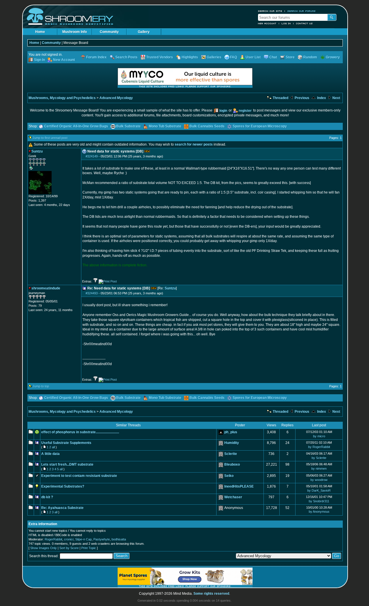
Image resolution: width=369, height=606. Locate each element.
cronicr (69, 539)
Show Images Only (43, 548)
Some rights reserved (211, 594)
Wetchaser (233, 497)
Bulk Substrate (128, 126)
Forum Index (96, 57)
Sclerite (230, 454)
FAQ (233, 57)
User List (253, 57)
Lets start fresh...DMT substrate (67, 464)
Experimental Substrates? (62, 486)
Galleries (214, 57)
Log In (286, 23)
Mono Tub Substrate (165, 126)
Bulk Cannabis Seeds (207, 126)
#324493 (92, 293)
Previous (301, 98)
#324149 (92, 156)
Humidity (231, 443)
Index (321, 98)
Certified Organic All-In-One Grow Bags (76, 126)
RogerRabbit (53, 539)
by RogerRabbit (319, 447)
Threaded (280, 98)
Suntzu (170, 288)
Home (40, 32)
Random (310, 57)
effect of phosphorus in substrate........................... (80, 432)
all (53, 447)
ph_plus (230, 432)
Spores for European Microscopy (260, 126)
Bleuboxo (232, 464)
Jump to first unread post (50, 138)
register (245, 111)
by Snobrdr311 (319, 501)
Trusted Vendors (159, 57)
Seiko (229, 476)
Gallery (144, 32)
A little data (50, 454)
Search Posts (126, 57)
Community (109, 32)
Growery (333, 57)
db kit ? (47, 497)
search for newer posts (194, 144)
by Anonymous (319, 511)
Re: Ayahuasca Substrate (62, 508)
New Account (267, 23)
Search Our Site (270, 11)
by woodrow (318, 480)
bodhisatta (119, 539)
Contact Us (304, 23)
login (223, 111)
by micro (319, 436)
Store (290, 57)
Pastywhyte (101, 539)
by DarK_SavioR (319, 490)
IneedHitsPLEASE (239, 486)
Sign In (39, 60)
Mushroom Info (74, 32)
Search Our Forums (301, 11)
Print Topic (88, 548)
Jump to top (41, 386)
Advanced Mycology (116, 98)
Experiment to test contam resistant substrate (79, 476)
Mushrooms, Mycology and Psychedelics (62, 98)
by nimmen (319, 468)
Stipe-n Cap (83, 539)
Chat (273, 57)
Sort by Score (69, 548)
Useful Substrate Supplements (66, 443)
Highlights (190, 57)
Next (336, 98)
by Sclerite (319, 458)
